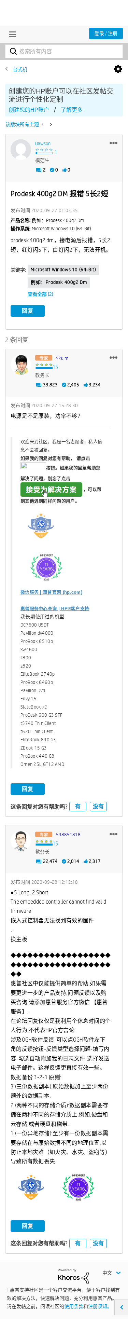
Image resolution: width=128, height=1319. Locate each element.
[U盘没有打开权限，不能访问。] (50, 124)
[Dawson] (21, 149)
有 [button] (78, 806)
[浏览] (11, 34)
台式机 (20, 69)
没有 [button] (98, 806)
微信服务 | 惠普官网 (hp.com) (51, 592)
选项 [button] (118, 69)
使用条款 (73, 1306)
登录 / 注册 (106, 33)
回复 (27, 310)
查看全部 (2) (40, 294)
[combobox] (64, 51)
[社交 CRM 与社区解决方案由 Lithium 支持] (73, 1276)
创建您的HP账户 (29, 110)
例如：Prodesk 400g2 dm (59, 282)
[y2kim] (21, 364)
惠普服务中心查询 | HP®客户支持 (54, 608)
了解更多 (72, 110)
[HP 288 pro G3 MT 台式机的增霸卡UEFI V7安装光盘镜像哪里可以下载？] (43, 124)
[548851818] (21, 840)
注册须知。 (100, 1306)
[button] (113, 142)
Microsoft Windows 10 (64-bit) (63, 269)
